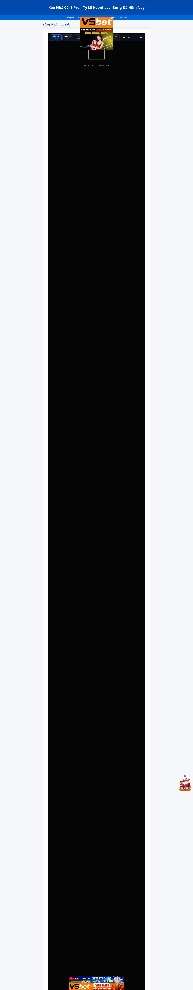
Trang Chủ (70, 17)
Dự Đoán (123, 17)
